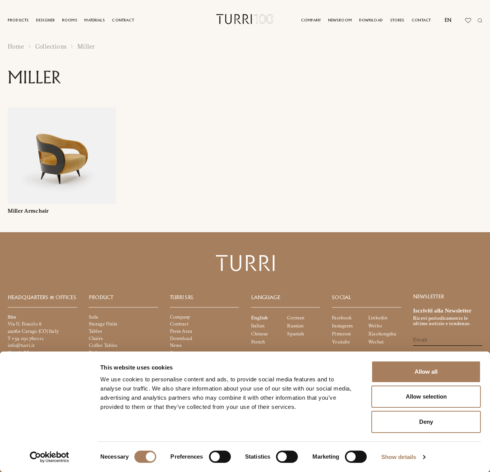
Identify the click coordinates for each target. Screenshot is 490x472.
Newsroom (340, 20)
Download (371, 20)
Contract (123, 20)
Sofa (93, 317)
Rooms (69, 20)
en (447, 20)
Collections (51, 46)
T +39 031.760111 (26, 338)
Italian (258, 326)
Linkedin (377, 318)
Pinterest (341, 334)
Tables (95, 331)
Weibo (375, 326)
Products (18, 20)
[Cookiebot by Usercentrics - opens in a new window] (49, 457)
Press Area (181, 331)
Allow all (426, 371)
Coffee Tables (103, 345)
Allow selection (426, 396)
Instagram (342, 326)
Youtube (341, 342)
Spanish (295, 334)
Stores (397, 20)
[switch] (220, 457)
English (259, 318)
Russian (295, 326)
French (258, 342)
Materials (94, 20)
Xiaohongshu (382, 334)
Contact (421, 20)
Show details (398, 457)
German (295, 318)
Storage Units (103, 324)
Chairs (96, 338)
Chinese (259, 334)
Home (16, 46)
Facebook (342, 318)
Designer (45, 20)
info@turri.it (21, 345)
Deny (426, 421)
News (176, 345)
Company (311, 20)
